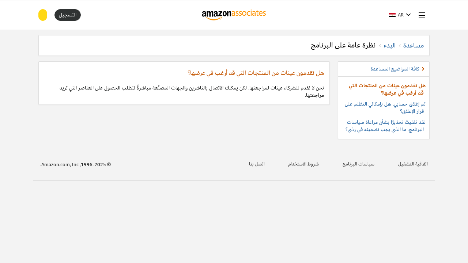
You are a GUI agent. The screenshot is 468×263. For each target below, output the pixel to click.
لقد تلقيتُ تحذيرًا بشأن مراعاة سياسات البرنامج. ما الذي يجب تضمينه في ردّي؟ (386, 125)
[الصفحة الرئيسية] (234, 14)
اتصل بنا (257, 164)
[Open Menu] (420, 14)
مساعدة (413, 45)
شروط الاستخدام (303, 164)
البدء (390, 45)
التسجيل (67, 15)
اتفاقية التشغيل (413, 164)
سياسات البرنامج (358, 164)
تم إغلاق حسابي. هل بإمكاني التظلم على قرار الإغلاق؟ (385, 107)
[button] (400, 15)
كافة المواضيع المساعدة (395, 69)
